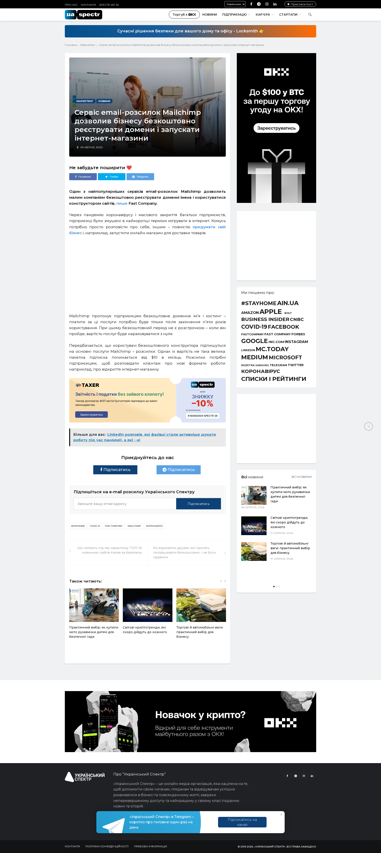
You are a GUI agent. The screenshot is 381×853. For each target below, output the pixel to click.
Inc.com (276, 341)
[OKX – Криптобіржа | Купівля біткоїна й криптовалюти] (276, 202)
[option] (94, 615)
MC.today (272, 349)
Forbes (298, 334)
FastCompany (252, 334)
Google (254, 341)
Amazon (250, 313)
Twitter (296, 365)
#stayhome (78, 526)
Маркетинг (87, 44)
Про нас (71, 4)
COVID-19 (95, 526)
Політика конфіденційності (107, 846)
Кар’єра (263, 15)
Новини (209, 15)
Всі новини (302, 476)
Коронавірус (154, 526)
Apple (271, 311)
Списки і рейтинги (273, 379)
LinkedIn (248, 350)
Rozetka (248, 365)
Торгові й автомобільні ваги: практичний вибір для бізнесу (199, 632)
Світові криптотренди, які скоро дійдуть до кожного (289, 522)
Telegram (278, 365)
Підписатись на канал (242, 822)
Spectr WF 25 (109, 4)
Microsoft (285, 357)
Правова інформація (150, 846)
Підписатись (116, 469)
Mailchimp (134, 526)
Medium (254, 357)
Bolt (288, 313)
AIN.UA (288, 303)
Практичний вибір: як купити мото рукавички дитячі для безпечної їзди (93, 632)
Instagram (296, 342)
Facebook (283, 327)
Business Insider (265, 319)
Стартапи (288, 15)
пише (121, 203)
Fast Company (114, 526)
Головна (71, 44)
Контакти (88, 4)
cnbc (297, 319)
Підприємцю (234, 15)
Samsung (262, 365)
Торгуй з (180, 15)
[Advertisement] (147, 272)
